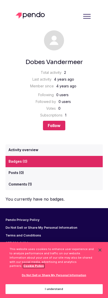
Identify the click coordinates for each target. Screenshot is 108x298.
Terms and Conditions (23, 235)
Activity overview (23, 150)
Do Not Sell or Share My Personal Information (54, 275)
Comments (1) (20, 184)
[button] (87, 16)
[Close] (99, 250)
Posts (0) (16, 173)
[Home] (31, 15)
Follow (54, 125)
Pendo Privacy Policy (23, 220)
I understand (54, 289)
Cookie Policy (33, 266)
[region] (54, 270)
